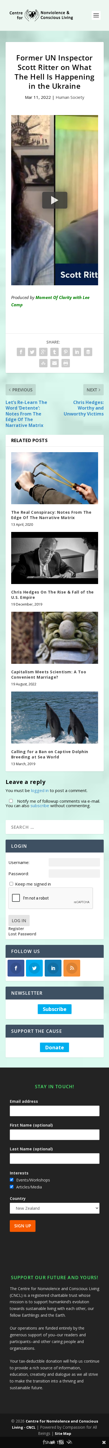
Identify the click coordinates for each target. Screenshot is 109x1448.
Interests (19, 1173)
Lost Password (22, 933)
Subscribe (55, 1009)
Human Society (70, 97)
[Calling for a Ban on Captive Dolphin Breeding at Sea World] (54, 718)
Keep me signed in (33, 884)
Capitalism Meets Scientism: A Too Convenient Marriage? (48, 674)
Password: (18, 873)
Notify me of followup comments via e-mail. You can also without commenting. (53, 803)
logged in (40, 790)
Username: (18, 862)
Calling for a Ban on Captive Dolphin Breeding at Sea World (49, 754)
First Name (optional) (31, 1125)
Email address (24, 1101)
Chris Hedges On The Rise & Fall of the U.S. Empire (52, 594)
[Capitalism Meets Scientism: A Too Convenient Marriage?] (54, 638)
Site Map (63, 1433)
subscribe (39, 805)
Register (16, 928)
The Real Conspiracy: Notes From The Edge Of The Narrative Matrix (51, 515)
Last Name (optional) (31, 1149)
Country (18, 1198)
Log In (19, 920)
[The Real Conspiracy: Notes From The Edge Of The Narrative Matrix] (54, 478)
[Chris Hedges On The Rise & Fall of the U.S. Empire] (54, 558)
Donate (54, 1047)
